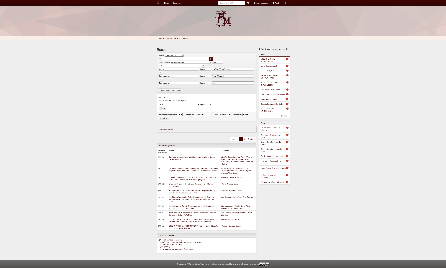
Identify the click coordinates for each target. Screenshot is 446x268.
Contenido (177, 3)
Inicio (167, 3)
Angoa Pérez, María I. (269, 71)
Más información (262, 3)
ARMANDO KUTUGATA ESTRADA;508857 (269, 76)
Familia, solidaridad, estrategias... (273, 156)
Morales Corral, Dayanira (230, 157)
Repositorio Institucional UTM (169, 38)
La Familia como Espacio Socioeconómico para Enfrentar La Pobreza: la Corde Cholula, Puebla (191, 207)
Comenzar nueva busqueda (170, 90)
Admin (277, 3)
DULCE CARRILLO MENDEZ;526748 (267, 110)
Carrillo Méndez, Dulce (229, 184)
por (160, 58)
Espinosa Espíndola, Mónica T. (232, 190)
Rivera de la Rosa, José (246, 197)
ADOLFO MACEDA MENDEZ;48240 (268, 60)
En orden (214, 114)
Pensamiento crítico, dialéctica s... (273, 182)
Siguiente (251, 139)
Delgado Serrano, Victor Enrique (236, 171)
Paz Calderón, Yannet (229, 212)
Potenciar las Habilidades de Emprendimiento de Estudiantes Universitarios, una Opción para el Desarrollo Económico (191, 220)
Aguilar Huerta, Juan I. (236, 208)
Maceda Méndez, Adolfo (230, 219)
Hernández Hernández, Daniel (232, 170)
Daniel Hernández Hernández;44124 (234, 168)
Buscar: (162, 55)
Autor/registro (236, 114)
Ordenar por (189, 114)
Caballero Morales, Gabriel (231, 226)
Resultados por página (168, 114)
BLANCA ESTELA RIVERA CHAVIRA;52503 (270, 83)
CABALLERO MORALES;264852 (273, 94)
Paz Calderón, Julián (228, 197)
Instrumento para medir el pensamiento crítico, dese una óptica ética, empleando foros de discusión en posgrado (192, 178)
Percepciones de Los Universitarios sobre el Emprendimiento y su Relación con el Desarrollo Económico (193, 191)
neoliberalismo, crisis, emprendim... (268, 176)
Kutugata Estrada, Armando (231, 177)
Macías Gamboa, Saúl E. (230, 206)
